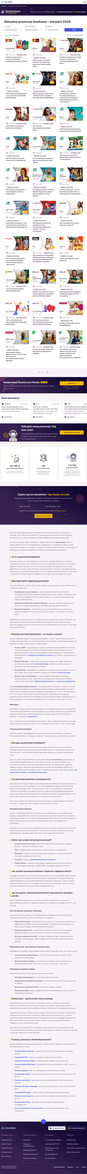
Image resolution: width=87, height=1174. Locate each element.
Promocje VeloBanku (22, 1080)
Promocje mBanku (21, 1070)
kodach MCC (32, 716)
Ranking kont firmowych (30, 1158)
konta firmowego (64, 672)
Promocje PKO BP (21, 1057)
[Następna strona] (52, 372)
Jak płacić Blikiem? (50, 1158)
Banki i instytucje (6, 1156)
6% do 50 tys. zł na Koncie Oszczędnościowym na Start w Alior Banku (45, 408)
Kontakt (84, 1167)
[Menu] (85, 2)
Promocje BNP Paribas (23, 1092)
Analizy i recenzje (6, 1144)
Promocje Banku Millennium (25, 1064)
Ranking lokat (27, 1140)
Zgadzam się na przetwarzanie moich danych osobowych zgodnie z (43, 510)
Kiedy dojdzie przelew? (73, 1152)
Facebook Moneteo (58, 1128)
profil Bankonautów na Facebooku (42, 859)
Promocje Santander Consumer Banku (29, 1108)
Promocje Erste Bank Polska (25, 1061)
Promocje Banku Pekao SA (24, 1051)
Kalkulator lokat (71, 1140)
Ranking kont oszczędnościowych (28, 1145)
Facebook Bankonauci (78, 1128)
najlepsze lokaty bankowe (43, 681)
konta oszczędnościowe (66, 681)
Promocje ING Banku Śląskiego (26, 1086)
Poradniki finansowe (6, 1148)
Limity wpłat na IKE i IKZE (52, 1144)
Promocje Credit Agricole (24, 1096)
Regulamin (70, 1167)
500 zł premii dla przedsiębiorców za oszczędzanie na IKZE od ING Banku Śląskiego (15, 408)
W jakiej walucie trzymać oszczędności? (52, 1149)
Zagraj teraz (72, 383)
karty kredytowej (41, 664)
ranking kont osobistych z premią (40, 655)
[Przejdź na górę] (43, 1121)
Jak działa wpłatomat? (51, 1154)
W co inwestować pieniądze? (53, 1140)
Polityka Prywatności (59, 1167)
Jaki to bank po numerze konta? (76, 1148)
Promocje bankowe (6, 1152)
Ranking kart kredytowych (30, 1154)
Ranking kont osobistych (30, 1150)
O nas (77, 1167)
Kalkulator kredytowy (73, 1144)
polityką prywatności (60, 510)
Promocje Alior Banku (22, 1074)
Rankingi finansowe (6, 1140)
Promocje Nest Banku (22, 1102)
